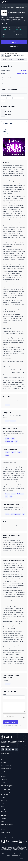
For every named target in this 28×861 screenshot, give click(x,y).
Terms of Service (15, 855)
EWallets (3, 830)
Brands (4, 131)
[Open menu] (26, 2)
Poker (2, 803)
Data (3, 127)
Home (2, 7)
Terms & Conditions (6, 765)
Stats (2, 821)
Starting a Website (5, 832)
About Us (3, 762)
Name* (4, 694)
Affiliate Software (5, 811)
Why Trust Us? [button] (20, 59)
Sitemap (3, 782)
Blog (2, 757)
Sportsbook (4, 800)
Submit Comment (11, 722)
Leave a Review (14, 46)
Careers (3, 774)
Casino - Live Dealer (16, 514)
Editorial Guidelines (6, 768)
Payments (5, 134)
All (23, 514)
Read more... (4, 23)
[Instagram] (6, 749)
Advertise (3, 776)
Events (3, 759)
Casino (7, 514)
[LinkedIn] (2, 749)
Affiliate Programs (9, 7)
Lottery (3, 809)
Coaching (3, 818)
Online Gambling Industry (7, 824)
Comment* (6, 701)
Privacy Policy (4, 771)
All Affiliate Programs (6, 789)
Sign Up (14, 42)
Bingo (2, 806)
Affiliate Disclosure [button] (7, 59)
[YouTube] (16, 749)
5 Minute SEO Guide (6, 827)
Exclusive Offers (5, 795)
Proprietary (24, 70)
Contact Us (4, 779)
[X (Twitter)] (9, 749)
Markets (4, 129)
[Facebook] (12, 749)
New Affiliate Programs (6, 792)
